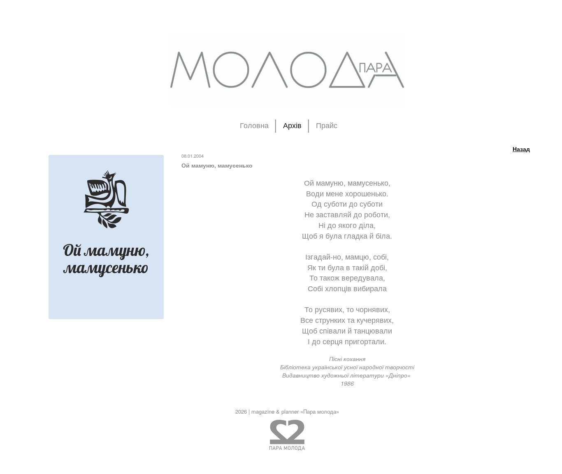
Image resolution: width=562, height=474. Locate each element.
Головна (254, 126)
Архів (292, 126)
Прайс (326, 126)
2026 (241, 411)
